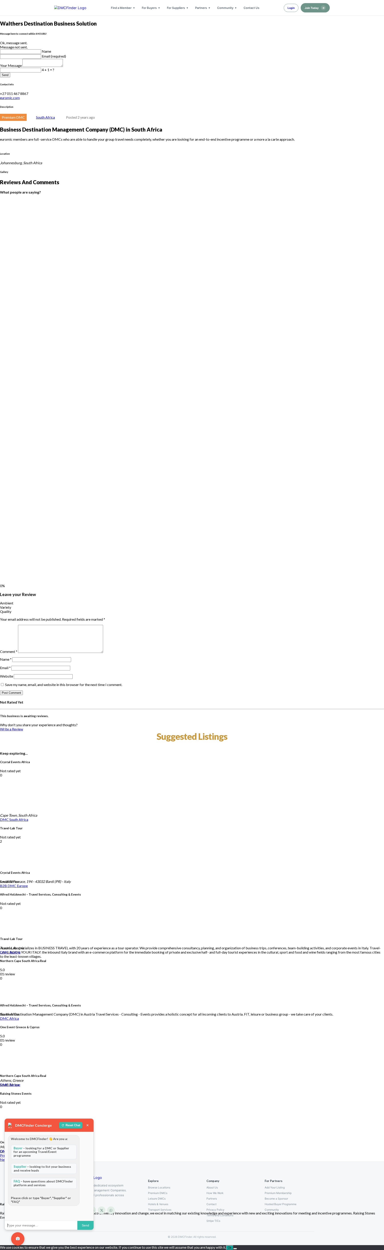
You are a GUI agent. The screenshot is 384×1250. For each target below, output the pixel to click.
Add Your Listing (275, 1187)
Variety (5, 607)
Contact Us (251, 8)
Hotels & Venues (158, 1204)
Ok (230, 1247)
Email (5, 668)
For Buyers (149, 8)
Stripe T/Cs (213, 1220)
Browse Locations (159, 1187)
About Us (212, 1187)
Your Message (11, 65)
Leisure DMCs (157, 1198)
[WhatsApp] (111, 1210)
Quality (5, 611)
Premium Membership (278, 1193)
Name (46, 51)
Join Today (315, 8)
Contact (211, 1204)
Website (6, 676)
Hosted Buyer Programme (280, 1204)
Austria (14, 952)
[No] (235, 1248)
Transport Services (159, 1209)
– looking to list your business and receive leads (42, 1168)
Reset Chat (73, 1125)
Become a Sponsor (276, 1198)
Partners (201, 8)
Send (5, 75)
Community (225, 8)
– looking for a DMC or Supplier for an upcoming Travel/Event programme (41, 1152)
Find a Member (121, 8)
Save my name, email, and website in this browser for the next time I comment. (63, 684)
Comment (8, 651)
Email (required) (54, 56)
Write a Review (11, 729)
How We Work (215, 1193)
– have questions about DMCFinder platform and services (43, 1183)
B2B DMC (8, 886)
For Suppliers (176, 8)
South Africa (45, 117)
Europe (22, 886)
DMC (4, 819)
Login (291, 8)
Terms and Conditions (219, 1215)
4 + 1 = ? (48, 70)
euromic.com (10, 98)
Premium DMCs (157, 1193)
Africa (14, 1018)
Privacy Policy (215, 1209)
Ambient (6, 603)
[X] (101, 1210)
